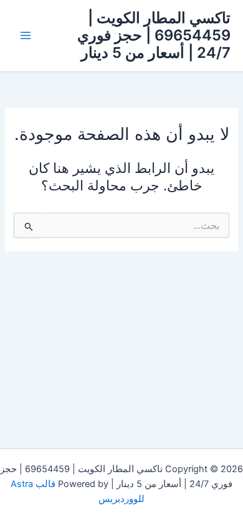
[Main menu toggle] (25, 35)
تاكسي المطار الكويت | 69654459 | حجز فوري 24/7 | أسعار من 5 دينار (154, 35)
